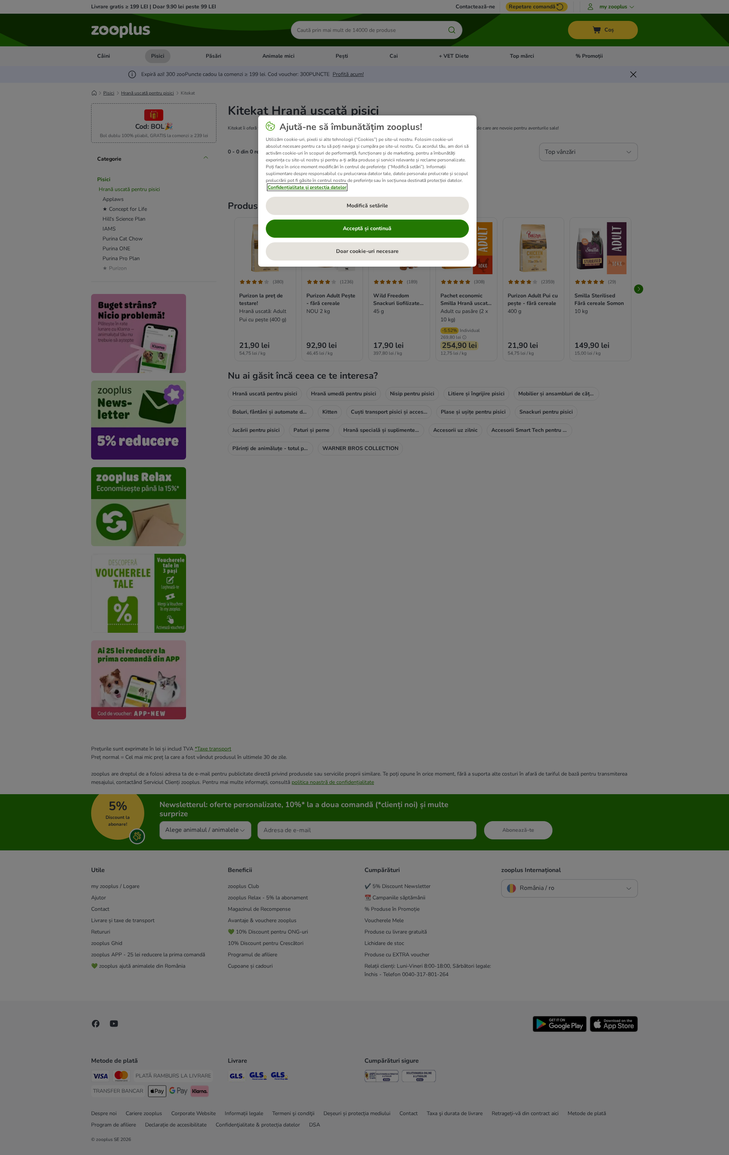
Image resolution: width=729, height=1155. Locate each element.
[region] (367, 191)
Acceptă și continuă (367, 228)
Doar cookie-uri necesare (367, 251)
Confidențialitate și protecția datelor (307, 187)
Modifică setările (367, 205)
